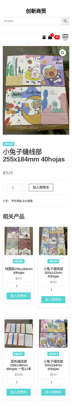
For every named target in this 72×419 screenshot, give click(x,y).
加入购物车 (41, 187)
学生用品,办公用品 (22, 200)
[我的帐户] (44, 37)
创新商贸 (36, 11)
